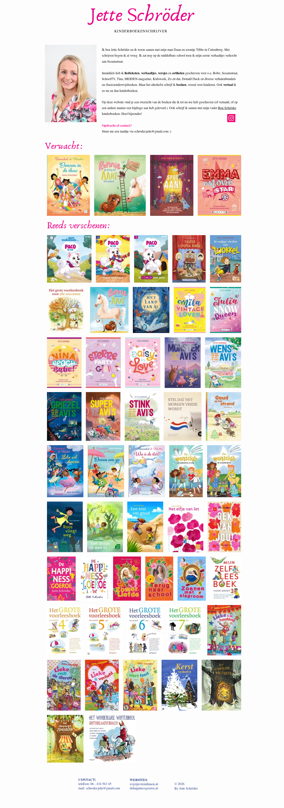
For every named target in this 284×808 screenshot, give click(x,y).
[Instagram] (231, 118)
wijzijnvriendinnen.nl (144, 784)
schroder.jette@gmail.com (151, 131)
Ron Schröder (227, 108)
